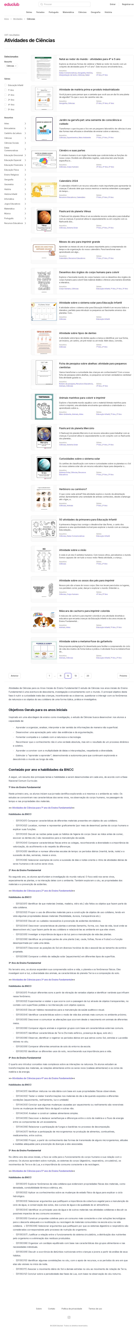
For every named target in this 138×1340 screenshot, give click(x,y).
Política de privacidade (72, 1309)
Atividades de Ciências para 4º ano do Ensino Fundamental (42, 1078)
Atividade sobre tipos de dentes (77, 333)
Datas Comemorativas (68, 73)
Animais (62, 386)
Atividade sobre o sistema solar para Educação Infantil (90, 302)
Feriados (40, 12)
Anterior (14, 676)
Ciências (82, 12)
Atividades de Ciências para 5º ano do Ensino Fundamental (42, 1171)
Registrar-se (128, 4)
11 (60, 676)
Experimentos (72, 137)
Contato (51, 1309)
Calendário (81, 197)
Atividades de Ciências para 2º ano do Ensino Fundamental (42, 890)
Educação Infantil (15, 85)
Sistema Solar (72, 228)
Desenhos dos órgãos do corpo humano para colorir (89, 272)
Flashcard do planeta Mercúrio (76, 428)
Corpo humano (73, 167)
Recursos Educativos (67, 197)
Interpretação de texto (68, 75)
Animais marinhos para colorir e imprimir (82, 397)
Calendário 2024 (68, 180)
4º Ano (11, 104)
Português (53, 12)
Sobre (39, 1309)
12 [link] (68, 676)
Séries (29, 12)
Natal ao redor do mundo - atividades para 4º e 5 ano (89, 59)
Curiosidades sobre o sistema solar (79, 458)
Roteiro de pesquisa (67, 384)
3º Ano (11, 100)
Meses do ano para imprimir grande (79, 241)
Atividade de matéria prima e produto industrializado (89, 89)
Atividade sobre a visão (72, 550)
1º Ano (11, 90)
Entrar (112, 4)
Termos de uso (95, 1309)
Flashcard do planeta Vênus (75, 211)
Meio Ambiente (85, 137)
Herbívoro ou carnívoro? (73, 489)
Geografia (95, 12)
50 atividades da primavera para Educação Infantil (88, 519)
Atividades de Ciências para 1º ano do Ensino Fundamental (42, 807)
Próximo (123, 676)
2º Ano (11, 95)
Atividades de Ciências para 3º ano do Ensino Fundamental (42, 979)
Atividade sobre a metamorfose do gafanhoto (85, 641)
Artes (81, 414)
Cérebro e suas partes (72, 150)
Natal (87, 75)
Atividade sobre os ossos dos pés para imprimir (86, 580)
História (108, 12)
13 (76, 676)
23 (88, 676)
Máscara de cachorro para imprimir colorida (84, 611)
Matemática (68, 12)
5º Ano (11, 109)
